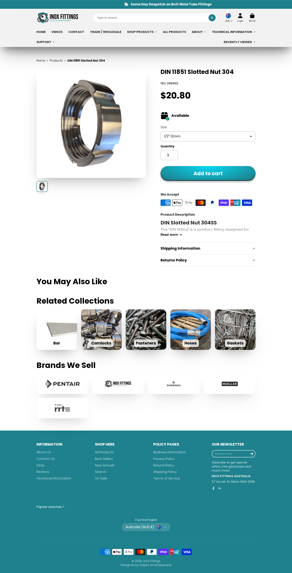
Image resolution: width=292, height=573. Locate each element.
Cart (252, 17)
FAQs (40, 465)
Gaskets (235, 329)
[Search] (212, 17)
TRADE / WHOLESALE (105, 32)
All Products (104, 452)
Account (240, 17)
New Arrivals (104, 465)
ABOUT (197, 32)
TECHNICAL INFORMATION (232, 32)
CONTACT (76, 32)
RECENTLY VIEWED (238, 42)
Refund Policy (163, 465)
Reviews (42, 472)
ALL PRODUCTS (174, 32)
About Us (43, 452)
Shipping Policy (165, 472)
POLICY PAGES (166, 444)
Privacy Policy (164, 459)
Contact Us (45, 459)
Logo (57, 18)
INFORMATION (49, 444)
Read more (169, 234)
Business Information (169, 452)
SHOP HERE (105, 444)
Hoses (190, 329)
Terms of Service (166, 478)
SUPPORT (43, 42)
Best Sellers (104, 459)
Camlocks (101, 329)
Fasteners (146, 329)
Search (100, 472)
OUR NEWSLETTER (228, 444)
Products (56, 61)
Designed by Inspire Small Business (146, 565)
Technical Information (53, 478)
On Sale (101, 478)
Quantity (167, 146)
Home (40, 61)
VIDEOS (57, 32)
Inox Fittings (151, 561)
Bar (56, 329)
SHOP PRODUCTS (140, 32)
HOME (41, 32)
